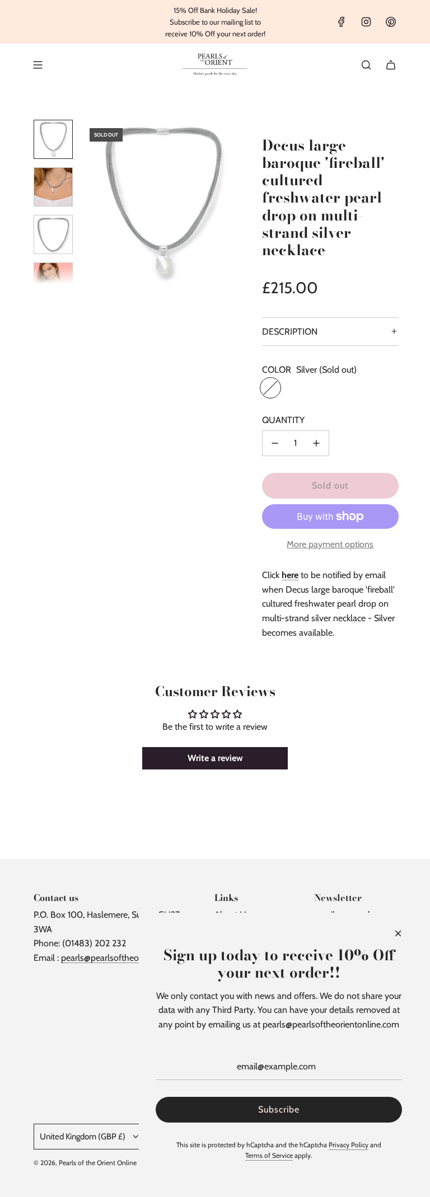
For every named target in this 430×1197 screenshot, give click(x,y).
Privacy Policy (348, 1144)
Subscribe (279, 1109)
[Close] (398, 933)
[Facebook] (341, 21)
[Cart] (390, 65)
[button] (96, 201)
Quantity (283, 420)
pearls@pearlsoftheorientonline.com (129, 957)
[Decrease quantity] (275, 443)
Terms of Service (269, 1155)
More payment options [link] (330, 544)
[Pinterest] (390, 21)
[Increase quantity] (316, 443)
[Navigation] (37, 65)
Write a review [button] (215, 758)
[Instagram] (366, 21)
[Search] (366, 65)
